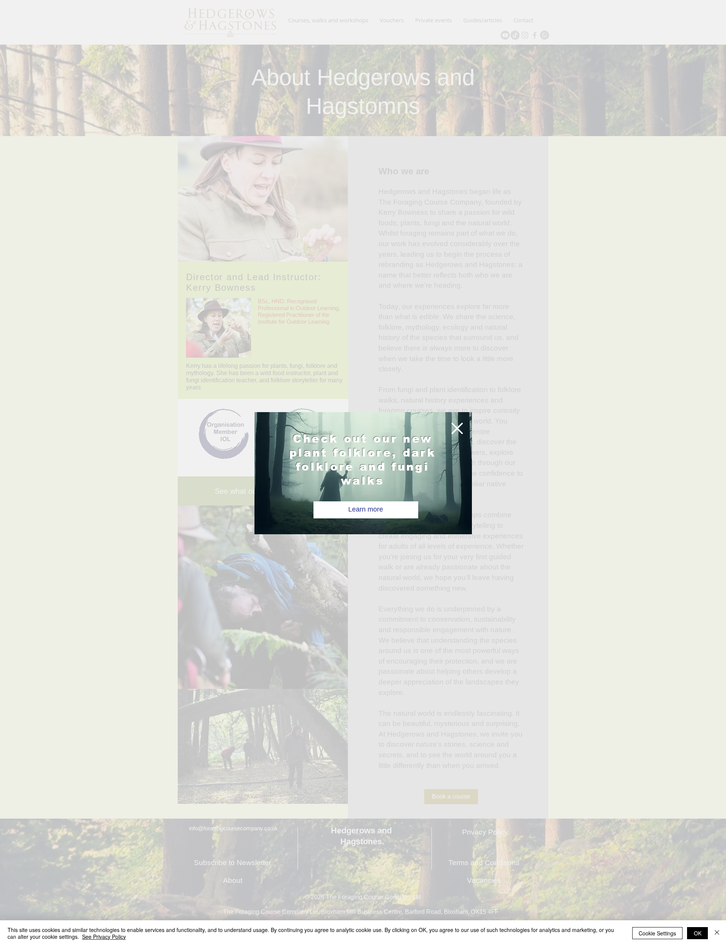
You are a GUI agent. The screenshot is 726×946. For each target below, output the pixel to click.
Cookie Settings (657, 933)
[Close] (716, 933)
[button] (457, 428)
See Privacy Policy (104, 936)
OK (697, 933)
